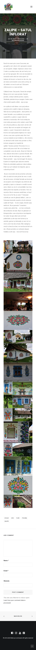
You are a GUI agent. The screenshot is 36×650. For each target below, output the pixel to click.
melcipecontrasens (18, 40)
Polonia (21, 39)
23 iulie (6, 518)
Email (6, 571)
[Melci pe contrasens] (8, 7)
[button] (31, 6)
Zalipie (6, 521)
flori (17, 518)
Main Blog (18, 616)
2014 (12, 518)
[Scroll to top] (32, 646)
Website (6, 581)
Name (6, 560)
